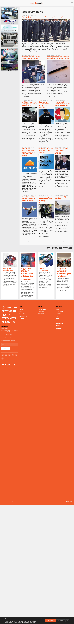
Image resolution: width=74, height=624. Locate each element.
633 (61, 241)
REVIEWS (57, 309)
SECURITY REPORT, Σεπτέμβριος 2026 (8, 269)
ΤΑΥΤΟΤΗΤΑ (22, 318)
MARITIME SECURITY (60, 322)
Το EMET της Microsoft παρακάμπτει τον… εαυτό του (46, 150)
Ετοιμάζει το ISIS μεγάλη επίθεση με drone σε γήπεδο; (28, 198)
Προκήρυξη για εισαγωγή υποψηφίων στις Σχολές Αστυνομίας (43, 17)
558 (49, 241)
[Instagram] (13, 355)
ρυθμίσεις (32, 622)
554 (35, 241)
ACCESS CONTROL (59, 311)
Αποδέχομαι (50, 620)
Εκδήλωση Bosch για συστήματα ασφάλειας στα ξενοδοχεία (29, 103)
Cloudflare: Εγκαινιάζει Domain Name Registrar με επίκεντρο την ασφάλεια (29, 152)
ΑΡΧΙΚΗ (21, 309)
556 (42, 241)
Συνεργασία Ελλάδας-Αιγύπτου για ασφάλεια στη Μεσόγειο (62, 151)
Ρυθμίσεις (60, 620)
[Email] (2, 358)
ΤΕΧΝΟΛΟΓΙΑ (58, 329)
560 (55, 241)
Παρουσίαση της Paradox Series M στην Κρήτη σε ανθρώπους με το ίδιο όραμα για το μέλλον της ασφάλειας (64, 272)
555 (39, 241)
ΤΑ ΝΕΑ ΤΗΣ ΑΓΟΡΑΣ (42, 309)
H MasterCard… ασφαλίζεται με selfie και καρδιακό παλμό (62, 103)
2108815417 (9, 335)
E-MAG (21, 315)
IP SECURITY (58, 313)
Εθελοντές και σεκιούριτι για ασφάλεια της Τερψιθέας (44, 104)
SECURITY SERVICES (60, 320)
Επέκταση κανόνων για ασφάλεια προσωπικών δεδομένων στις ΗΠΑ (58, 57)
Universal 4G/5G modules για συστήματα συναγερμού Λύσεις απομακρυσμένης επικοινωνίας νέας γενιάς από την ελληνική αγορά (27, 273)
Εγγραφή (6, 349)
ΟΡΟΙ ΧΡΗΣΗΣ (22, 322)
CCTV (57, 316)
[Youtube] (16, 355)
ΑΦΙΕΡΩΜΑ (58, 325)
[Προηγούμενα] (28, 241)
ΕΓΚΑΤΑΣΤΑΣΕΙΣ (59, 315)
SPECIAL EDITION (23, 316)
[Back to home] (37, 3)
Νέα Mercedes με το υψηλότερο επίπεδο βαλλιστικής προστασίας (45, 199)
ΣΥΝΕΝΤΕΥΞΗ (58, 327)
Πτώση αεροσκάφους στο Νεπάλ (61, 198)
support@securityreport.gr (9, 338)
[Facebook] (2, 355)
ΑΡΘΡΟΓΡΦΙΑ (22, 313)
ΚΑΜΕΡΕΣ (57, 318)
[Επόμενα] (64, 241)
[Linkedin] (6, 355)
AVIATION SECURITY (60, 323)
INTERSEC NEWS (41, 313)
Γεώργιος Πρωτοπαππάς (43, 269)
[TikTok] (9, 355)
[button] (72, 3)
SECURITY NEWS (41, 311)
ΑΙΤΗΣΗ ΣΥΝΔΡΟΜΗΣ (24, 320)
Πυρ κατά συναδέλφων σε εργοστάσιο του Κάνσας (31, 57)
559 (52, 241)
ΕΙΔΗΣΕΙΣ (22, 311)
